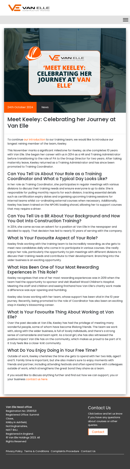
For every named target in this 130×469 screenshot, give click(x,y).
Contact (98, 432)
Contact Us (88, 451)
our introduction (34, 139)
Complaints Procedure (65, 451)
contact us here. (37, 379)
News (45, 107)
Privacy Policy (14, 451)
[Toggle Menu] (125, 19)
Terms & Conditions (36, 451)
